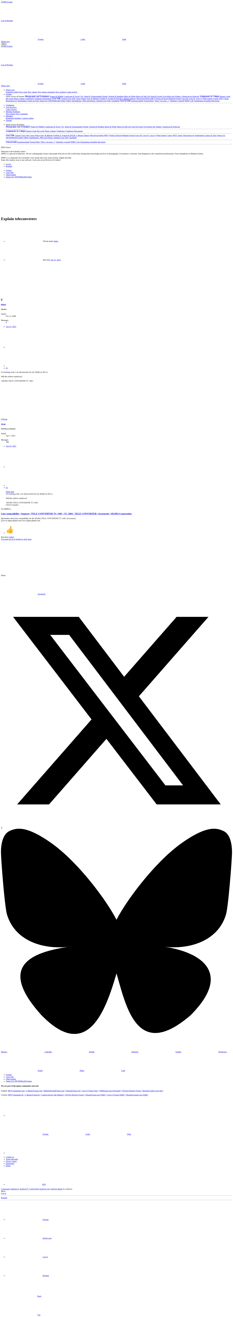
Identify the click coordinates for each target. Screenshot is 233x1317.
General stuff (125, 101)
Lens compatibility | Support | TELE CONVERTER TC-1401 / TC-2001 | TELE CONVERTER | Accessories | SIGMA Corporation (66, 513)
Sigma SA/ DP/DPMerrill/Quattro (53, 101)
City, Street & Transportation (91, 96)
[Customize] (31, 21)
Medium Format (175, 99)
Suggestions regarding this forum (206, 101)
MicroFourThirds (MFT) (145, 99)
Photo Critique (19, 99)
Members (9, 116)
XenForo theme (56, 1189)
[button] (68, 21)
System (40, 39)
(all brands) (110, 1091)
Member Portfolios (13, 112)
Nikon (83, 99)
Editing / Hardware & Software (187, 96)
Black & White (130, 96)
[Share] (24, 347)
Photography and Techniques (37, 96)
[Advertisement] (74, 197)
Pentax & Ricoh (162, 99)
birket (56, 241)
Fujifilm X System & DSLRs (110, 99)
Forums (9, 94)
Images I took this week (35, 131)
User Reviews (11, 107)
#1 (7, 368)
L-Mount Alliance (129, 99)
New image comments (46, 92)
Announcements (137, 101)
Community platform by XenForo (25, 1189)
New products (60, 92)
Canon (78, 99)
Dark (124, 39)
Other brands (207, 99)
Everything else (169, 96)
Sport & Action (156, 96)
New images (32, 92)
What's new (10, 90)
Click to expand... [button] (12, 505)
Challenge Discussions (43, 99)
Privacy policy (11, 1161)
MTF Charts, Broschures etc (184, 135)
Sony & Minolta (93, 99)
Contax (216, 99)
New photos (10, 114)
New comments (22, 114)
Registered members (13, 118)
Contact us (10, 1157)
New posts (23, 92)
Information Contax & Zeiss (28, 101)
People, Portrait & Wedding (113, 96)
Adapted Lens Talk (103, 101)
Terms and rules (12, 1159)
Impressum (10, 1164)
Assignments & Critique (209, 96)
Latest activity (72, 92)
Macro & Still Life (143, 96)
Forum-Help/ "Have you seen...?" (157, 101)
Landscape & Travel (71, 96)
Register (4, 1198)
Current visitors (28, 118)
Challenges (29, 99)
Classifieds (115, 101)
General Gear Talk (68, 99)
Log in (3, 1193)
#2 (7, 488)
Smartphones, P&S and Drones (84, 101)
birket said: (10, 492)
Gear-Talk (56, 99)
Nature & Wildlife (56, 96)
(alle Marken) (52, 1095)
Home (8, 1166)
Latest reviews (11, 110)
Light (82, 39)
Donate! (9, 120)
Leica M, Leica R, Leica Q (191, 99)
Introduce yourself (177, 101)
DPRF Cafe (189, 101)
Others (68, 101)
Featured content (12, 92)
